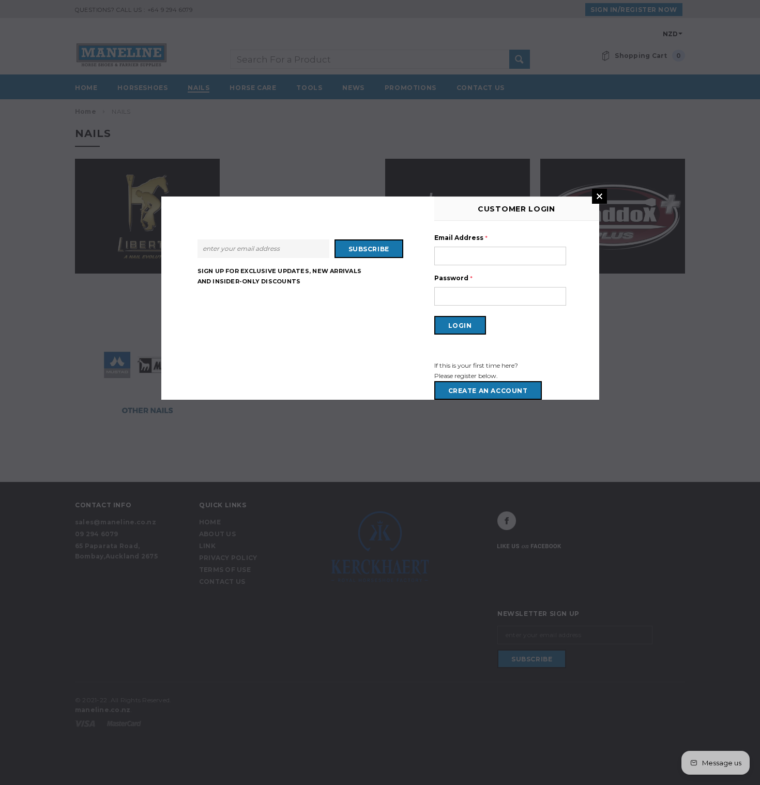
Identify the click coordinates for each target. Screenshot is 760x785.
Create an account (488, 391)
